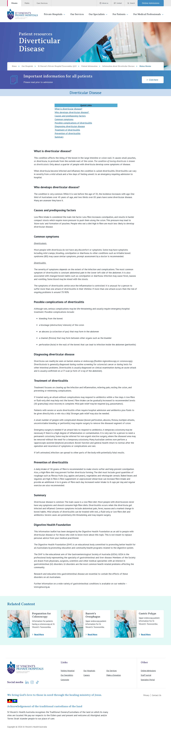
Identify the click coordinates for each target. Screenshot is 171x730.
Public (27, 3)
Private (14, 3)
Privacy (146, 695)
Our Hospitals (27, 66)
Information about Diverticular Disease (118, 66)
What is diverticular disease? (68, 108)
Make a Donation (113, 675)
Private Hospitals (53, 14)
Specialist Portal (148, 679)
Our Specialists (97, 14)
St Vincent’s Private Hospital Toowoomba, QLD (57, 66)
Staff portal (146, 675)
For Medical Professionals (147, 14)
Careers (86, 675)
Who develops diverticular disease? (72, 112)
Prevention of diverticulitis (67, 133)
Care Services (42, 3)
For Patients (119, 14)
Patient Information (89, 66)
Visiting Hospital (67, 670)
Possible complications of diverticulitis (73, 122)
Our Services (77, 14)
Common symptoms (64, 119)
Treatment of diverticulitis (67, 129)
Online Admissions (148, 670)
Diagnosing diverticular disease (70, 126)
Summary (59, 136)
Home (14, 66)
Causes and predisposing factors (70, 115)
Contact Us (156, 695)
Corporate (65, 679)
